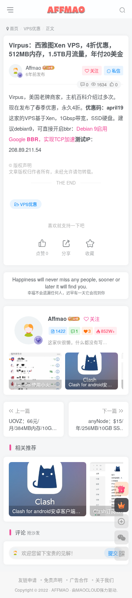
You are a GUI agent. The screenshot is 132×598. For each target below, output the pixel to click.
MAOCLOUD (88, 590)
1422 (60, 331)
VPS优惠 (32, 28)
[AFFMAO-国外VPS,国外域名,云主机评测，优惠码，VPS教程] (66, 8)
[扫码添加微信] (121, 537)
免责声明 (53, 580)
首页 (13, 28)
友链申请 (27, 580)
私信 (116, 71)
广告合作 (79, 580)
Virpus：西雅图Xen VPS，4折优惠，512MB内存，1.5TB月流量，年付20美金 (66, 49)
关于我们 (104, 580)
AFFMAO (60, 590)
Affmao (33, 67)
